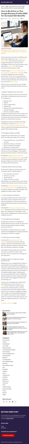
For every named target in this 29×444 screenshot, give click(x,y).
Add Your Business (8, 435)
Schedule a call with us (7, 303)
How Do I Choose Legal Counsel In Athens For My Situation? (16, 313)
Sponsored (4, 379)
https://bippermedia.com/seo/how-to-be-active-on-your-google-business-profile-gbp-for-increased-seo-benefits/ (14, 51)
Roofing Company (6, 347)
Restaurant (5, 369)
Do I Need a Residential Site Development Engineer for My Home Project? (16, 318)
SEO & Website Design (7, 361)
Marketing (4, 377)
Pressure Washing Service (8, 353)
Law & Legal (5, 345)
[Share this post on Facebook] (3, 402)
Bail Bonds (4, 357)
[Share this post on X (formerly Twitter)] (6, 402)
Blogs (6, 6)
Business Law (5, 381)
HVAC (3, 385)
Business (4, 392)
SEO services (13, 81)
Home (2, 6)
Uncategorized (6, 344)
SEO (23, 18)
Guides (4, 394)
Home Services (6, 340)
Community (5, 383)
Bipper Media (10, 418)
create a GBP (11, 66)
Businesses (3, 427)
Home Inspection (6, 355)
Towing (4, 390)
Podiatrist (4, 371)
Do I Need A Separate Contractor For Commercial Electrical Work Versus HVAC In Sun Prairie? (17, 328)
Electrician (4, 363)
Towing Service (6, 375)
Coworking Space (6, 359)
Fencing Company (6, 386)
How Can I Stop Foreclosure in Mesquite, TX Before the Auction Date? (17, 322)
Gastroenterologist (6, 388)
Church (4, 373)
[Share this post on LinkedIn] (9, 402)
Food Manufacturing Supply (8, 349)
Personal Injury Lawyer (7, 365)
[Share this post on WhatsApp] (15, 402)
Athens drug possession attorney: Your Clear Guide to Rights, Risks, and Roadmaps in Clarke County (17, 333)
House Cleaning (6, 351)
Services (4, 342)
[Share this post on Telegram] (12, 402)
